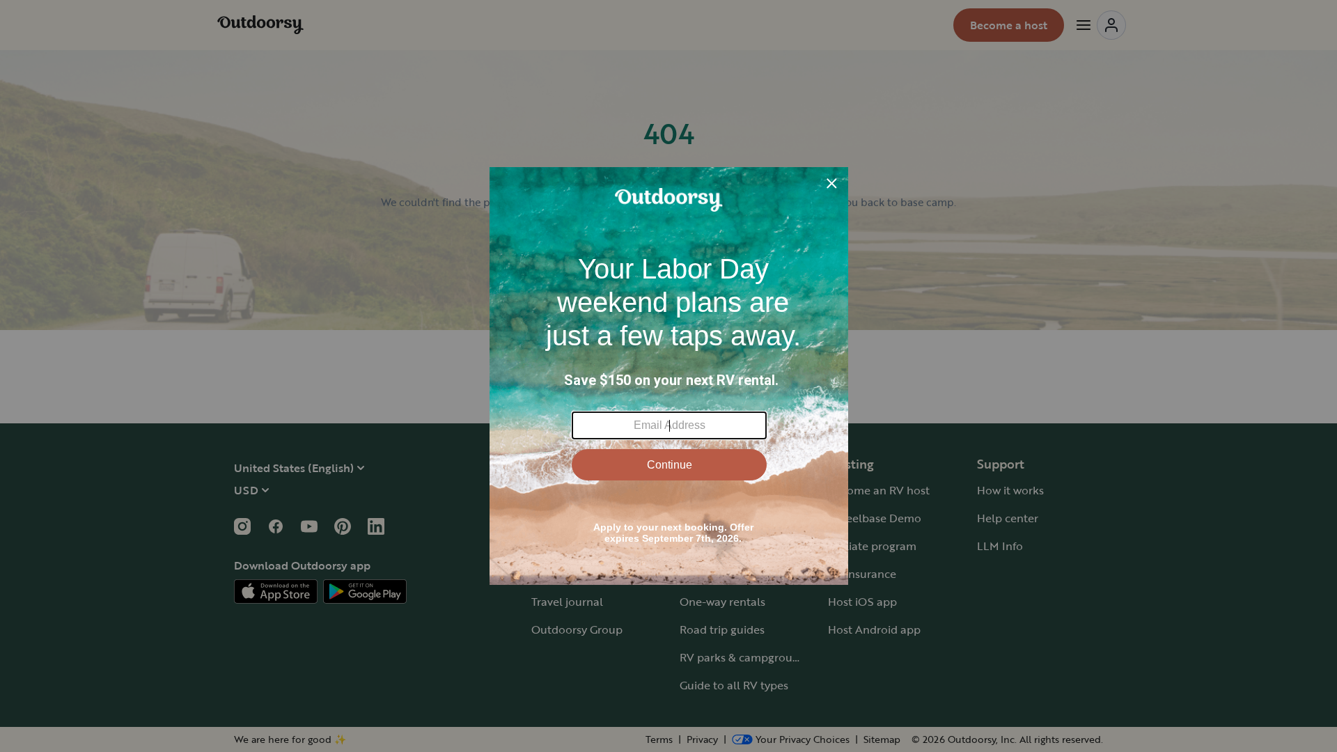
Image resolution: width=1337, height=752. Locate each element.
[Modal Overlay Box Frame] (669, 376)
